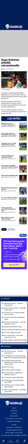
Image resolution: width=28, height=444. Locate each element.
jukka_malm (4, 126)
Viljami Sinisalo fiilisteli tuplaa (9, 175)
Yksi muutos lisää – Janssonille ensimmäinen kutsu (8, 209)
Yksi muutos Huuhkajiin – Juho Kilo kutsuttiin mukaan (9, 166)
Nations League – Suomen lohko (14, 432)
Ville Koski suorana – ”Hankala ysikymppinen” (8, 124)
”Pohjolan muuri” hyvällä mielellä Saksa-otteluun (8, 144)
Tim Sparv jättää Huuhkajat (9, 197)
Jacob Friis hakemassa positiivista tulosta (7, 156)
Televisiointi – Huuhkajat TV (14, 427)
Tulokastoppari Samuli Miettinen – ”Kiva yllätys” (14, 381)
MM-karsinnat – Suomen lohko (14, 418)
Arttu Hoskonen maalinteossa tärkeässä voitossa (13, 373)
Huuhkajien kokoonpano (14, 421)
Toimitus (3, 69)
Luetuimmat (7, 346)
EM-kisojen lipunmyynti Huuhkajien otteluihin (14, 435)
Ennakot (14, 424)
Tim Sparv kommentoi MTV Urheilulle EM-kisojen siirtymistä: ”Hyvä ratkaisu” (14, 362)
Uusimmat (6, 298)
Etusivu (14, 408)
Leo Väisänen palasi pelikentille (13, 377)
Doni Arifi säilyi (8, 367)
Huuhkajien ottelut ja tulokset (14, 430)
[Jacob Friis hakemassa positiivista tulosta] (23, 159)
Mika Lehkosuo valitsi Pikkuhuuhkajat (7, 218)
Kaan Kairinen (11, 229)
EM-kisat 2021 (14, 416)
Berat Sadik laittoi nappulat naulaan (15, 329)
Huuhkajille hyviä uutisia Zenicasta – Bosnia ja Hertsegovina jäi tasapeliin (15, 356)
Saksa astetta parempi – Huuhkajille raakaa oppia (8, 134)
